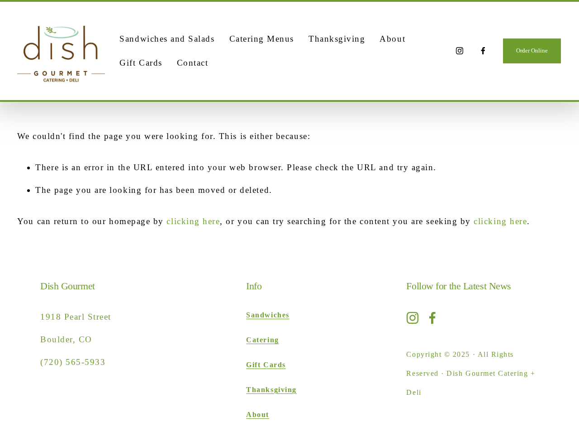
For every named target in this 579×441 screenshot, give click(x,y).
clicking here (193, 221)
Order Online (532, 50)
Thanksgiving (336, 38)
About (392, 38)
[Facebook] (483, 50)
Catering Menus (261, 38)
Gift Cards (140, 62)
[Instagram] (459, 50)
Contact (193, 62)
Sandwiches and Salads (166, 38)
